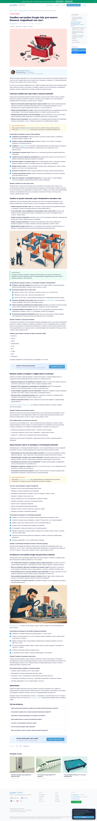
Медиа (15, 10)
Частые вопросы (76, 42)
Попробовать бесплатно (57, 366)
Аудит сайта (18, 26)
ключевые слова (23, 146)
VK (20, 746)
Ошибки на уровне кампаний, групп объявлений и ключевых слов (78, 23)
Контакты (41, 801)
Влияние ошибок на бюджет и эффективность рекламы (79, 28)
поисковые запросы (50, 300)
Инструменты (49, 5)
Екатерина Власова (20, 72)
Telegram (76, 49)
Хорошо (84, 817)
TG (17, 746)
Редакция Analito (13, 23)
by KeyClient (20, 792)
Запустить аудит (59, 1)
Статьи (56, 794)
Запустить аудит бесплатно (55, 739)
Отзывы (63, 5)
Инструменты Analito (15, 625)
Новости (57, 796)
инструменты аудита (24, 129)
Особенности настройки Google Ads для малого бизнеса (77, 37)
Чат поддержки (76, 801)
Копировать (26, 746)
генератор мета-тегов (24, 479)
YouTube (20, 800)
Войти (84, 5)
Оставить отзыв (68, 1)
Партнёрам (57, 801)
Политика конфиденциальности (80, 808)
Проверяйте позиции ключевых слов (19, 405)
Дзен (13, 800)
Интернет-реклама (22, 10)
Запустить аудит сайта (74, 5)
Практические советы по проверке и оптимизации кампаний (78, 32)
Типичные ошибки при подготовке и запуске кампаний (77, 18)
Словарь (57, 799)
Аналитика (12, 26)
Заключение (75, 40)
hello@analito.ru (75, 794)
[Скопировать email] (71, 794)
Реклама (25, 26)
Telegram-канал (15, 798)
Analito (11, 10)
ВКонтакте (76, 52)
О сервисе (57, 5)
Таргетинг (30, 26)
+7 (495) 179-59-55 (75, 799)
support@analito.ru (76, 796)
